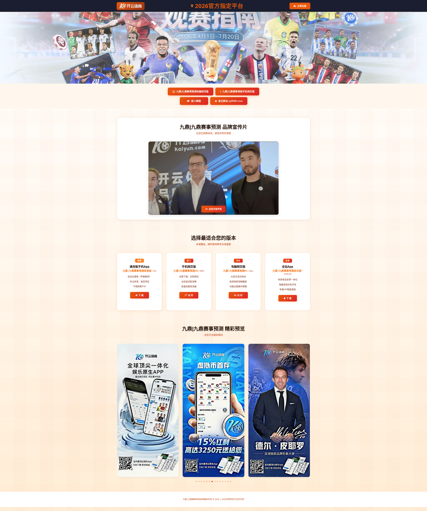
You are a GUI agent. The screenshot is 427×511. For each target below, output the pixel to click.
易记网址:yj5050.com (230, 101)
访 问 (190, 295)
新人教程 (196, 101)
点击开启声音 (215, 208)
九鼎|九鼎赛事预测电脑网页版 (192, 91)
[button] (196, 481)
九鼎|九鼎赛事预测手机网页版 (238, 91)
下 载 (141, 295)
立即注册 (301, 5)
